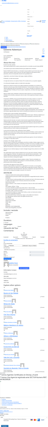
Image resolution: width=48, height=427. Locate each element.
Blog (28, 33)
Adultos (5, 251)
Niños (5, 254)
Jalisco (7, 38)
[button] (40, 21)
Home (28, 9)
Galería (8, 46)
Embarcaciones (29, 16)
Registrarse (29, 36)
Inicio (7, 37)
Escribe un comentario (11, 240)
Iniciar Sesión (29, 35)
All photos (3, 47)
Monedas (2, 415)
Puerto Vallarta (9, 40)
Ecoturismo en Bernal (11, 347)
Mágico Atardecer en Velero (13, 325)
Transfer (28, 30)
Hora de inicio (7, 247)
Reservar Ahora (7, 258)
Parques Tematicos (30, 26)
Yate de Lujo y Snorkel (11, 357)
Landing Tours (13, 263)
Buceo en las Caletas (11, 293)
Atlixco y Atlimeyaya (11, 336)
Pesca (28, 14)
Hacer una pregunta (24, 268)
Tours (28, 12)
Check (43, 56)
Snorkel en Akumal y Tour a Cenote (16, 368)
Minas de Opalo (9, 304)
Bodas (28, 21)
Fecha (5, 245)
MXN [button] (37, 21)
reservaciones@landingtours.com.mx (10, 3)
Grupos (28, 19)
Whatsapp (1, 412)
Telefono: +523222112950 (4, 410)
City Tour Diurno (9, 315)
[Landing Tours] (16, 290)
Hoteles (28, 23)
